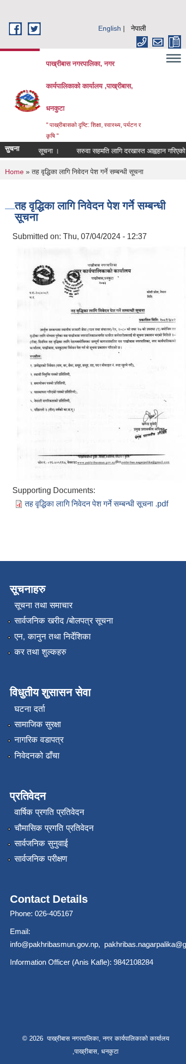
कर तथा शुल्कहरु (40, 652)
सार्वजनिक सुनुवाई (41, 843)
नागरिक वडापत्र (38, 740)
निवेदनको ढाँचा (37, 755)
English (109, 28)
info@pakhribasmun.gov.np (54, 944)
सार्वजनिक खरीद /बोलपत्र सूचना (63, 621)
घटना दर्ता (29, 709)
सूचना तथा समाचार (43, 605)
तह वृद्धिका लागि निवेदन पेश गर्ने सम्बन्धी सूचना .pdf (96, 504)
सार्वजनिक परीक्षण (40, 859)
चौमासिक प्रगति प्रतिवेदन (54, 828)
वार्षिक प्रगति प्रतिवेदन (49, 812)
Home (14, 172)
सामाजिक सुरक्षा (37, 724)
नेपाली (138, 28)
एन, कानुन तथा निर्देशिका (52, 636)
